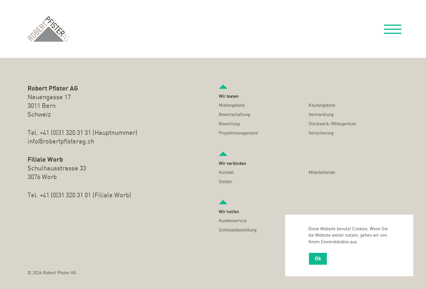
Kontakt (226, 172)
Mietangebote (232, 105)
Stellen (225, 182)
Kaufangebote (322, 105)
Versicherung (321, 133)
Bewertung (229, 124)
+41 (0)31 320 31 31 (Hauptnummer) (88, 133)
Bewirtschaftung (234, 115)
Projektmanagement (238, 133)
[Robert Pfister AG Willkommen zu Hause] (49, 29)
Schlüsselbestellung (237, 230)
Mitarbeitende (322, 172)
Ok (318, 259)
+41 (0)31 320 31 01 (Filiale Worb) (85, 195)
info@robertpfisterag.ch (61, 142)
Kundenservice (233, 221)
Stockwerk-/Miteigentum (332, 124)
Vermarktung (321, 115)
